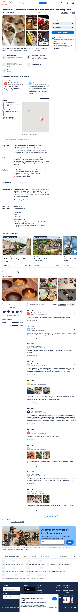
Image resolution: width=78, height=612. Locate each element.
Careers (58, 590)
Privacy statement (24, 549)
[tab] (11, 556)
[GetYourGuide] (4, 3)
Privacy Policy (39, 592)
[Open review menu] (74, 314)
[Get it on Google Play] (29, 589)
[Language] (67, 3)
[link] (16, 252)
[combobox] (23, 3)
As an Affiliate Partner (68, 592)
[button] (8, 13)
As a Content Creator (68, 590)
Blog (57, 592)
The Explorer (58, 601)
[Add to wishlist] (29, 237)
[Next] (48, 86)
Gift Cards (58, 597)
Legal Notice (39, 590)
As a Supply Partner (67, 587)
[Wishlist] (62, 3)
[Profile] (73, 3)
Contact (38, 587)
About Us (58, 587)
